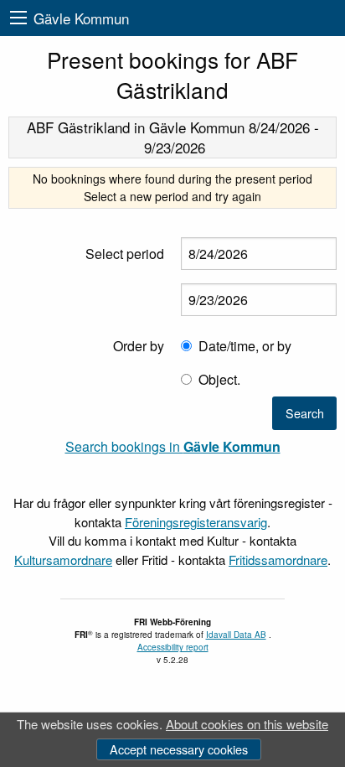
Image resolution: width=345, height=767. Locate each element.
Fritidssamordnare (278, 559)
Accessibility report (173, 647)
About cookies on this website (247, 724)
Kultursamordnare (63, 559)
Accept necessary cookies (179, 749)
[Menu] (18, 18)
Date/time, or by (244, 345)
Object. (219, 379)
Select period (124, 253)
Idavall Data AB (236, 634)
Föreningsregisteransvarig (196, 522)
